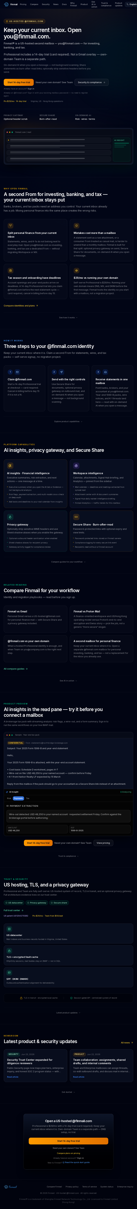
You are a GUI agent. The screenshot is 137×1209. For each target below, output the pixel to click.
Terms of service (89, 1172)
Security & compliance (90, 82)
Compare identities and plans (19, 305)
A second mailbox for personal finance (97, 641)
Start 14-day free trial (18, 82)
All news (125, 1028)
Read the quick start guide (77, 1148)
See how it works (67, 317)
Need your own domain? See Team (54, 82)
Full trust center (12, 896)
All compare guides (14, 668)
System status (106, 1172)
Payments (18, 798)
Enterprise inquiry (125, 1172)
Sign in (31, 89)
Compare (34, 4)
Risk (9, 798)
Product (84, 4)
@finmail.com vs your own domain (28, 641)
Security (46, 4)
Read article (12, 1062)
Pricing (23, 4)
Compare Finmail (54, 1172)
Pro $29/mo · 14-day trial (15, 101)
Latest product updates (66, 998)
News (55, 4)
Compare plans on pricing (68, 1139)
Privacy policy (72, 1172)
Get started (67, 1078)
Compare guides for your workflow (67, 562)
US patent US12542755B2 (16, 901)
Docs (64, 4)
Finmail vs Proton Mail (87, 611)
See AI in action (94, 4)
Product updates (118, 4)
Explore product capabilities (66, 421)
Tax (27, 798)
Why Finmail (73, 4)
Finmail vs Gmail (17, 611)
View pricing (103, 828)
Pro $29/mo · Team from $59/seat (47, 901)
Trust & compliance (106, 4)
